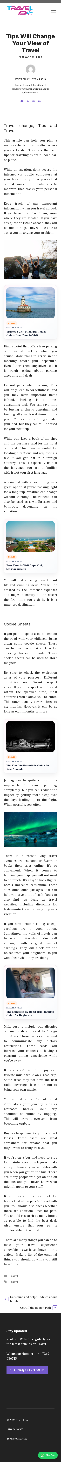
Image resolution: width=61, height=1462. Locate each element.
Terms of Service (17, 1438)
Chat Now (50, 1455)
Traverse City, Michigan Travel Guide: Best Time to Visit (26, 333)
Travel (13, 1276)
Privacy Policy (15, 1429)
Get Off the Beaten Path (35, 1308)
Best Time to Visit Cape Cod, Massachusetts (24, 567)
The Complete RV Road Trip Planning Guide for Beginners (30, 1013)
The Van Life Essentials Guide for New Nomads (27, 767)
